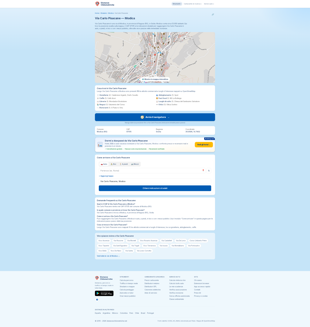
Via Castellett (166, 241)
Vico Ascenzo (103, 241)
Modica (111, 13)
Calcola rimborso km (177, 280)
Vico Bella (102, 251)
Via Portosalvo (194, 246)
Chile (137, 313)
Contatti (197, 290)
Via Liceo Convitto (144, 251)
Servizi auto (209, 4)
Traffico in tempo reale (129, 283)
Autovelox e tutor (126, 293)
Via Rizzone (118, 241)
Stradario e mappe (127, 286)
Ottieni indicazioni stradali (155, 188)
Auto (104, 164)
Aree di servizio (151, 293)
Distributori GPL (151, 286)
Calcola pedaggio (127, 290)
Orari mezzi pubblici (128, 296)
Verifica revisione (176, 293)
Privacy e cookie (201, 296)
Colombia (124, 313)
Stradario (104, 13)
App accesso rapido (202, 286)
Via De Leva (181, 241)
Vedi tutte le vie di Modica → (108, 256)
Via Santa (129, 251)
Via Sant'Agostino (120, 246)
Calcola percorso (126, 280)
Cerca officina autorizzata (179, 296)
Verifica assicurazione (178, 290)
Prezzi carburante (152, 280)
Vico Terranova (149, 246)
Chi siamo (198, 280)
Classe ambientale (176, 299)
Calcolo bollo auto (176, 283)
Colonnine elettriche (153, 290)
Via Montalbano (178, 246)
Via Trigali (135, 246)
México (115, 313)
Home (97, 13)
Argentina (106, 313)
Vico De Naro (116, 251)
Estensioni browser (201, 283)
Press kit (197, 293)
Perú (131, 313)
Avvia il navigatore (155, 117)
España (98, 313)
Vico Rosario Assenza (148, 241)
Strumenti (177, 4)
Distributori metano (152, 283)
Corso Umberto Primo (198, 241)
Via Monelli (131, 241)
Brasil (143, 313)
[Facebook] (97, 299)
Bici (113, 164)
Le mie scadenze (176, 286)
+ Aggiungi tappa (106, 176)
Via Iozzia (163, 246)
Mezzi (135, 164)
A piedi (124, 164)
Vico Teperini (103, 246)
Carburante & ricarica (192, 4)
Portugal (150, 313)
